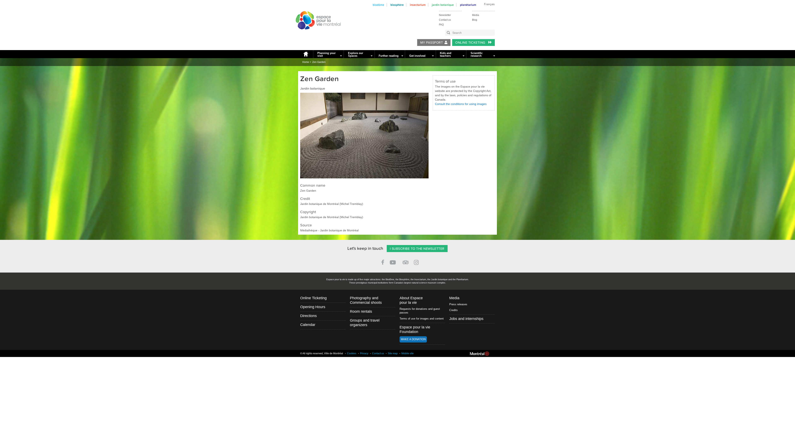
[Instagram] (417, 261)
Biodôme (378, 5)
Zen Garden (319, 62)
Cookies (351, 353)
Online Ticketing (470, 43)
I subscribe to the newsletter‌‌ (417, 249)
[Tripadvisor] (405, 260)
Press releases (458, 304)
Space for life (316, 33)
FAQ (441, 24)
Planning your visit (326, 54)
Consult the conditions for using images (461, 104)
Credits (453, 310)
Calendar (307, 325)
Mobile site (407, 353)
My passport (431, 43)
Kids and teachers (445, 54)
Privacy (364, 353)
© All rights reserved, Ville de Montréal (321, 353)
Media (475, 15)
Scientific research (477, 54)
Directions (308, 316)
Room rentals (361, 311)
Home (305, 54)
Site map (393, 353)
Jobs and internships (466, 319)
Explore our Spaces (355, 54)
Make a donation (413, 339)
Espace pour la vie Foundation (415, 329)
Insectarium (418, 5)
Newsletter (445, 15)
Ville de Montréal (479, 354)
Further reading (389, 55)
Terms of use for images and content (422, 318)
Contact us (445, 19)
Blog (474, 19)
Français (489, 4)
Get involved (417, 55)
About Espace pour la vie (411, 300)
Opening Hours (312, 307)
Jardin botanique (443, 5)
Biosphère (397, 5)
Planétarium (468, 5)
